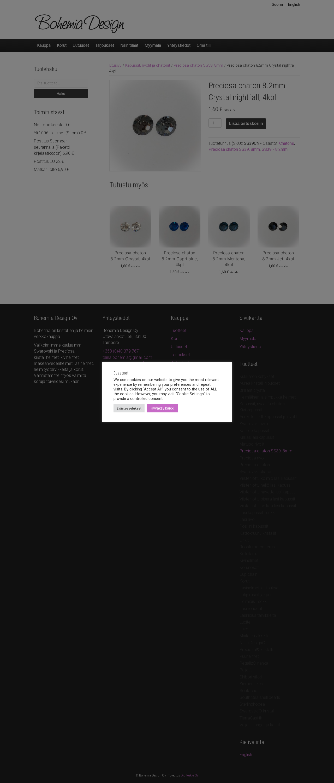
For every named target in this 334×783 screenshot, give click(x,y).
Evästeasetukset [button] (129, 408)
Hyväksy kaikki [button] (162, 408)
